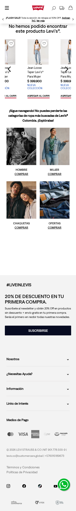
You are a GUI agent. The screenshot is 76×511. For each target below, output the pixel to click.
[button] (40, 96)
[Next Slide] (73, 19)
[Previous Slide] (3, 19)
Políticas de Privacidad (21, 472)
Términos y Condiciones (23, 467)
